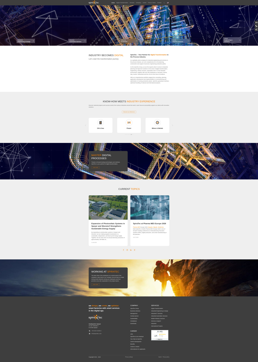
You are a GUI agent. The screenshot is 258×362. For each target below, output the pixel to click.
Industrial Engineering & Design (159, 311)
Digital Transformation (157, 308)
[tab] (125, 134)
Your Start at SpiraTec (136, 339)
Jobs (131, 334)
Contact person (134, 316)
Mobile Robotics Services (158, 318)
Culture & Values (134, 346)
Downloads (133, 323)
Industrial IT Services (156, 313)
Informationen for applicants (137, 349)
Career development (135, 341)
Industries (153, 323)
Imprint (160, 356)
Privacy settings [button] (129, 356)
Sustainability (133, 318)
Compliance (133, 321)
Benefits (132, 344)
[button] (167, 2)
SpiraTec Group (134, 308)
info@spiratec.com (96, 333)
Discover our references (129, 111)
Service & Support (156, 321)
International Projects (157, 326)
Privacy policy (166, 356)
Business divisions (135, 311)
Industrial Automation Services (159, 316)
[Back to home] (94, 2)
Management (133, 313)
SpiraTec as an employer (137, 336)
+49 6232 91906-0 (96, 330)
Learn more (95, 167)
